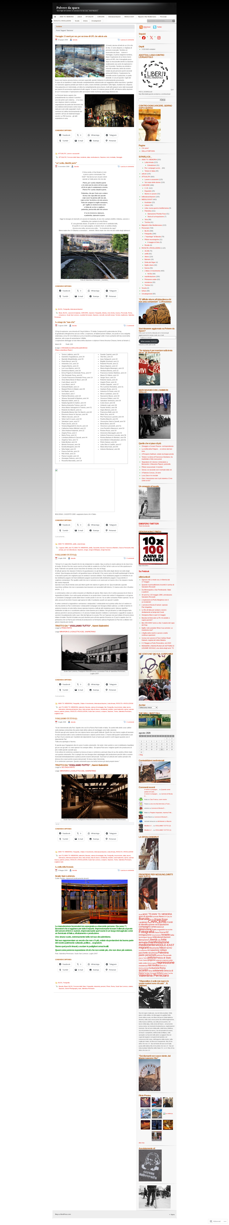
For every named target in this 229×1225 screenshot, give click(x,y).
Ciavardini (96, 547)
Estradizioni (151, 165)
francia (147, 268)
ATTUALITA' (89, 17)
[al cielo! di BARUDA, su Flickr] (150, 140)
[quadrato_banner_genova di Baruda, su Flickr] (153, 564)
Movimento (154, 948)
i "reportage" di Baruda (153, 237)
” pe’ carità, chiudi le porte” (66, 163)
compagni (144, 926)
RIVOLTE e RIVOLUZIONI (62, 21)
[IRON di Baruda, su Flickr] (155, 1208)
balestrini (82, 707)
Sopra (173, 1214)
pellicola (160, 955)
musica (117, 313)
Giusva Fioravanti (124, 547)
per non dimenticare (70, 550)
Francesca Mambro (111, 547)
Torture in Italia (150, 171)
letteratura (62, 709)
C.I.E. (146, 188)
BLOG (60, 309)
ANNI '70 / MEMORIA (67, 17)
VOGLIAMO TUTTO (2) (65, 555)
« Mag (141, 755)
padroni (62, 711)
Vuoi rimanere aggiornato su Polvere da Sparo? (156, 329)
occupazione (143, 950)
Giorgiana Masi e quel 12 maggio (154, 615)
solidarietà (158, 970)
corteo (153, 926)
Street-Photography (71, 988)
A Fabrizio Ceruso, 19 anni (151, 473)
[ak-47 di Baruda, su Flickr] (155, 1008)
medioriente (147, 945)
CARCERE (100, 17)
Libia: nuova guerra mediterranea (157, 208)
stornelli (101, 315)
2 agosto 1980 (63, 547)
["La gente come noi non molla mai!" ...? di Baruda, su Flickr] (155, 414)
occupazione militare (157, 950)
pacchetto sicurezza (148, 952)
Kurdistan (148, 202)
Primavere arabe (151, 279)
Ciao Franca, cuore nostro (158, 799)
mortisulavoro (95, 157)
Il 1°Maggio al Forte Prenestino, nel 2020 (156, 643)
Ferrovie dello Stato (73, 157)
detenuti (160, 927)
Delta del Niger (150, 262)
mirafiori (110, 709)
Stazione (103, 157)
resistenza (148, 282)
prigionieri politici (167, 960)
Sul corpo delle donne (152, 182)
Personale (163, 17)
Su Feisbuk (144, 571)
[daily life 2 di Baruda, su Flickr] (155, 782)
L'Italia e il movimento (87, 703)
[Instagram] (159, 38)
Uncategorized (96, 21)
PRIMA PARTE (66, 628)
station (131, 986)
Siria (146, 219)
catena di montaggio (97, 707)
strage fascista (105, 550)
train (79, 988)
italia (88, 157)
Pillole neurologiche (152, 239)
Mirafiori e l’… (148, 825)
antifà (74, 544)
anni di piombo (146, 916)
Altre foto (141, 1143)
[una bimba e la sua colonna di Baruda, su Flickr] (149, 518)
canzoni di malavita (74, 313)
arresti (155, 916)
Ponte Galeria (143, 960)
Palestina (148, 211)
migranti (144, 947)
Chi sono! (145, 148)
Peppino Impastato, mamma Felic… (161, 812)
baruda (75, 40)
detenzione (145, 929)
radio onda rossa (145, 963)
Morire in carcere (151, 194)
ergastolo (161, 929)
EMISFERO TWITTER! (149, 523)
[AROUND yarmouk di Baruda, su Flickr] (149, 1090)
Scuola (77, 21)
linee (80, 709)
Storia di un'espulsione (155, 217)
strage (86, 550)
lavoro (129, 707)
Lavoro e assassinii (73, 153)
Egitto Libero (149, 265)
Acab (140, 914)
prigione (152, 960)
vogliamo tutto (58, 713)
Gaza (156, 932)
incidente (83, 157)
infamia (104, 313)
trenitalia (112, 157)
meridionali (103, 709)
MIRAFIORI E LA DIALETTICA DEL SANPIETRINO (78, 632)
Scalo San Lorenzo (73, 315)
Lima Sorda (111, 313)
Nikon (162, 947)
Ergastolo (148, 191)
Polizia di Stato (163, 957)
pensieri (103, 986)
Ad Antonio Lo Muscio (164, 821)
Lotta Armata (81, 544)
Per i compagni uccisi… (153, 168)
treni (108, 157)
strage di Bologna (94, 550)
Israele (165, 934)
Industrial (97, 986)
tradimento (124, 315)
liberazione (143, 940)
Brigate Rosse (161, 919)
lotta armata (86, 709)
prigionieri (159, 960)
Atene (147, 257)
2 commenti (130, 325)
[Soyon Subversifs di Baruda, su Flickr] (150, 1181)
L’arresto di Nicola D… (158, 808)
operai (126, 709)
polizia (151, 957)
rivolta (155, 965)
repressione (165, 962)
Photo (108, 986)
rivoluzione (154, 968)
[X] (151, 38)
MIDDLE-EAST (129, 17)
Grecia (162, 932)
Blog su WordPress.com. (63, 1214)
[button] (79, 60)
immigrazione (145, 935)
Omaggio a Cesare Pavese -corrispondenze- (158, 446)
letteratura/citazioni (114, 17)
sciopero (104, 711)
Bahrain (147, 259)
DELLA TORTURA (148, 151)
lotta (159, 940)
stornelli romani (110, 315)
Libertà (152, 939)
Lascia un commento (127, 40)
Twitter (159, 27)
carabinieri (143, 922)
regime (154, 963)
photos (67, 711)
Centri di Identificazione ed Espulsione (156, 923)
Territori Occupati (150, 973)
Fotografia (66, 309)
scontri (143, 970)
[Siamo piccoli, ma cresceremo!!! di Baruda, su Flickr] (149, 385)
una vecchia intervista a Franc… (160, 804)
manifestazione (150, 276)
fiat (105, 707)
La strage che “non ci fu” (65, 322)
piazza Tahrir (143, 958)
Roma (130, 313)
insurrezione (118, 707)
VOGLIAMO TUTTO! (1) (66, 718)
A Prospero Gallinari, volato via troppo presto (158, 454)
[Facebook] (144, 38)
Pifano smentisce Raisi (63, 350)
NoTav (149, 274)
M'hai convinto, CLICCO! (149, 341)
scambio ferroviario (86, 315)
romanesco (62, 315)
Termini (117, 315)
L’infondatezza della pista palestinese (73, 348)
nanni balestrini (118, 709)
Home (55, 17)
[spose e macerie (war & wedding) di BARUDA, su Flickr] (148, 869)
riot (149, 965)
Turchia (147, 222)
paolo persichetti (147, 955)
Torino (116, 711)
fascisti (102, 547)
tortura (85, 21)
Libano (147, 205)
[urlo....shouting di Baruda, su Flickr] (148, 909)
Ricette (147, 245)
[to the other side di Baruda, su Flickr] (155, 728)
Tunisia (147, 285)
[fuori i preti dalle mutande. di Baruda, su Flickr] (155, 678)
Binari (60, 313)
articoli (80, 17)
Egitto (154, 929)
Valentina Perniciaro (125, 711)
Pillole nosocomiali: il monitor (152, 467)
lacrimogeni (143, 937)
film (171, 929)
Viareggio (119, 157)
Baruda (87, 707)
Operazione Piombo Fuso (156, 214)
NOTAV (169, 948)
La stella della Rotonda (64, 867)
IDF (167, 932)
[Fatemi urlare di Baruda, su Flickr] (155, 700)
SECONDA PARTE (68, 767)
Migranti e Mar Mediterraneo (147, 17)
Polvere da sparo (67, 7)
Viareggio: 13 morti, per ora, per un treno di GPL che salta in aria (81, 36)
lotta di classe (95, 709)
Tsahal (165, 973)
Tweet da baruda (144, 526)
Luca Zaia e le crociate (150, 475)
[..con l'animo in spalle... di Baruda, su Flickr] (155, 438)
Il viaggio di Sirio (153, 242)
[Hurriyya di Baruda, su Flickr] (155, 323)
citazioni (91, 313)
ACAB (147, 251)
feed (147, 27)
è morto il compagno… (151, 789)
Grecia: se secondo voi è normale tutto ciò (157, 470)
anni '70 (71, 547)
